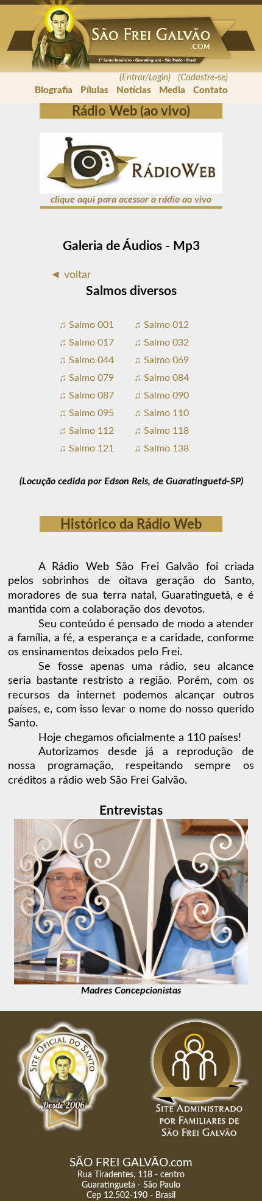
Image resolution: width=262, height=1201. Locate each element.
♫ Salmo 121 (86, 448)
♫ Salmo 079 (86, 378)
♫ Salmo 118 (161, 431)
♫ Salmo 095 (86, 413)
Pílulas (94, 90)
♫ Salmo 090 (161, 395)
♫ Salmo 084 (161, 378)
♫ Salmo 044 (86, 360)
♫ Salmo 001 (86, 325)
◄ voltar (70, 275)
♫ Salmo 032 (161, 342)
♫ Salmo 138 (161, 448)
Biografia (54, 90)
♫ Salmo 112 (86, 431)
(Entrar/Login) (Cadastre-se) (173, 77)
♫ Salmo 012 (161, 325)
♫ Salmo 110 (161, 413)
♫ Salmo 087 (86, 395)
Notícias (133, 90)
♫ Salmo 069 (161, 360)
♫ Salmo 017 (86, 342)
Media (172, 90)
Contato (210, 90)
